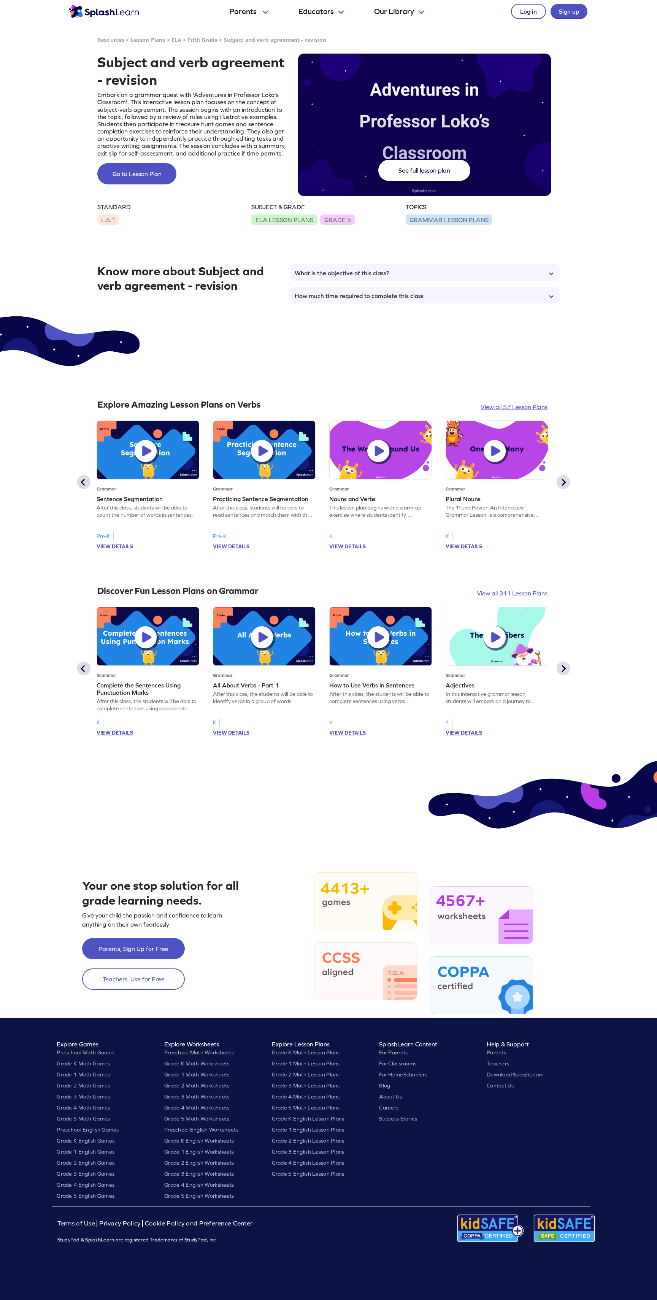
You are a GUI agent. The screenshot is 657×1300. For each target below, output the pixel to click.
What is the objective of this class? (342, 273)
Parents (243, 11)
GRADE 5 (337, 219)
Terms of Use (77, 1223)
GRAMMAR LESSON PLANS (449, 219)
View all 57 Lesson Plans (514, 406)
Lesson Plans (148, 39)
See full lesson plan (424, 170)
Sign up (569, 11)
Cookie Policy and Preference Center (199, 1223)
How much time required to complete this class (359, 295)
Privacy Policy (119, 1223)
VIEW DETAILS (115, 546)
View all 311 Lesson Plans (512, 593)
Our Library (394, 11)
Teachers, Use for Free (134, 979)
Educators (316, 11)
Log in (528, 11)
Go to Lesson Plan (137, 173)
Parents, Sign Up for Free (133, 948)
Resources (110, 39)
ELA (176, 39)
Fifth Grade (203, 39)
